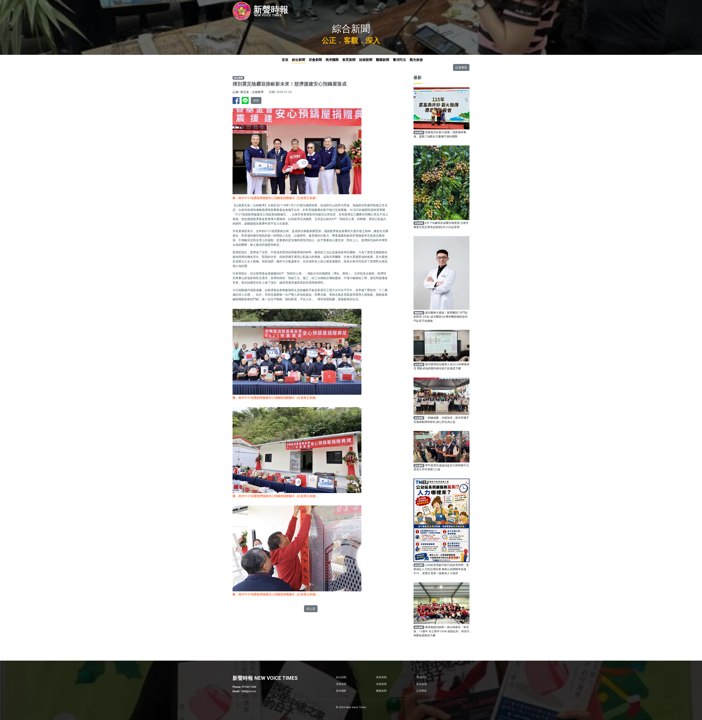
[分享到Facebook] (237, 100)
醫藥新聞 (382, 60)
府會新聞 (315, 60)
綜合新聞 (298, 60)
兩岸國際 (332, 60)
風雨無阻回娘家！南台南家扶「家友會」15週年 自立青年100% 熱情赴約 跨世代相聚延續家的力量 (441, 631)
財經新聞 (365, 60)
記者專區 (461, 67)
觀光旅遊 (416, 60)
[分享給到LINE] (246, 100)
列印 (256, 100)
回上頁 (310, 609)
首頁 (285, 60)
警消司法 (399, 60)
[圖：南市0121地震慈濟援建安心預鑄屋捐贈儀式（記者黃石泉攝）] (297, 349)
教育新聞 (349, 60)
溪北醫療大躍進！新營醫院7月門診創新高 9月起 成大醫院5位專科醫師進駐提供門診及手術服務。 (441, 317)
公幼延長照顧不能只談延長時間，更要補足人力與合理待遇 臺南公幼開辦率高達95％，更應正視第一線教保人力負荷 (441, 569)
